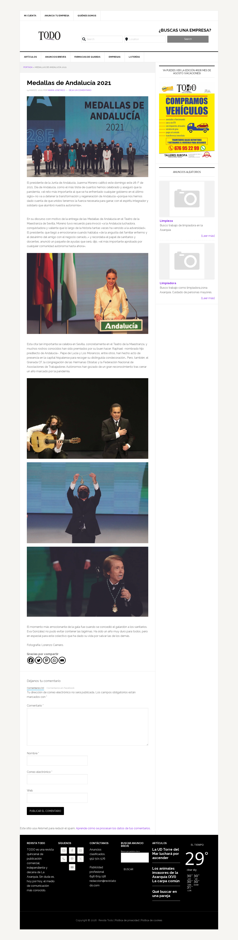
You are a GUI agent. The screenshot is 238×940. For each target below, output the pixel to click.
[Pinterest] (46, 660)
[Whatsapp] (54, 660)
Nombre (33, 753)
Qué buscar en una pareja (164, 894)
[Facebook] (30, 660)
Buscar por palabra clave (130, 851)
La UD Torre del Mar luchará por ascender (165, 853)
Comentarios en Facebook (60, 688)
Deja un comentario (80, 90)
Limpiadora (168, 283)
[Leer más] (208, 235)
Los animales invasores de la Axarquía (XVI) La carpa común (166, 874)
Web (30, 790)
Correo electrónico (39, 772)
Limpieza (166, 221)
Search (188, 39)
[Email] (62, 660)
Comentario (35, 705)
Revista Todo (49, 36)
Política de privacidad (127, 920)
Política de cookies (151, 920)
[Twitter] (38, 660)
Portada (28, 67)
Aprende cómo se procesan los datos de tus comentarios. (113, 828)
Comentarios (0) (35, 688)
